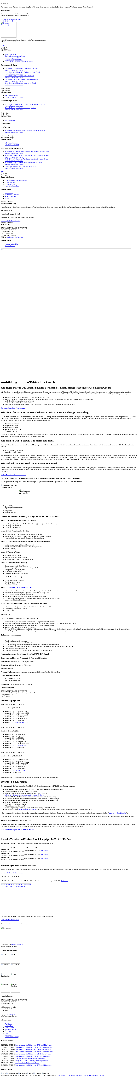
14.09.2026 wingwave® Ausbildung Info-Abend (20, 166)
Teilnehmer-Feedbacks (12, 195)
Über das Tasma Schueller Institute (16, 180)
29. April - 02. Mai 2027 (20, 722)
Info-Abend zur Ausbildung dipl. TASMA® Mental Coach (34, 1047)
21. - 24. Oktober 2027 (19, 745)
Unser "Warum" (10, 182)
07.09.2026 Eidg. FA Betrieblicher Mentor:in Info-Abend (23, 162)
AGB (6, 1033)
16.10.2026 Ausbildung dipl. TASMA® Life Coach (21, 68)
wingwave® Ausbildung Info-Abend (27, 1063)
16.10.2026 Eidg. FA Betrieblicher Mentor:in (19, 76)
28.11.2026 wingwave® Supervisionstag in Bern (20, 108)
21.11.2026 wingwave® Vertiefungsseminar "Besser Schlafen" (25, 104)
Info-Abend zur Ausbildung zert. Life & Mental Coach (33, 1049)
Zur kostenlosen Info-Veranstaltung (13, 408)
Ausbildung (8, 1024)
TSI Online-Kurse (10, 120)
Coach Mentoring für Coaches (14, 97)
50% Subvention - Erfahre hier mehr (13, 475)
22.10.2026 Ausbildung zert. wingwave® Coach (20, 83)
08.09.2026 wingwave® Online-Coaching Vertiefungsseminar (25, 130)
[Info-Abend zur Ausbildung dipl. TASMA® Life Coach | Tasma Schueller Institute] (16, 913)
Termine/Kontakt (10, 1029)
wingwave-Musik (10, 196)
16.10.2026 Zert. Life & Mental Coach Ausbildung (21, 79)
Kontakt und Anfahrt (11, 244)
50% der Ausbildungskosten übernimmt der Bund (18, 830)
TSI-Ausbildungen (11, 54)
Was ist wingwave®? (12, 58)
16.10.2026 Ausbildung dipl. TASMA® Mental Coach (22, 72)
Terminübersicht (10, 246)
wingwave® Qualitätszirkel (13, 60)
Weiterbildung (9, 1026)
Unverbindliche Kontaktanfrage (11, 19)
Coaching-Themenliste (12, 145)
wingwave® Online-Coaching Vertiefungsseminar (31, 1060)
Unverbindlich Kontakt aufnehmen (12, 873)
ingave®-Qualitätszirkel (27, 809)
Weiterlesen (64, 881)
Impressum (8, 1035)
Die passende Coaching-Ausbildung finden (19, 61)
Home (3, 45)
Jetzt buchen (44, 850)
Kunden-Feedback (17, 944)
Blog (2, 171)
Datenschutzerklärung (12, 1037)
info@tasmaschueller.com (14, 237)
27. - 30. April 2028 (18, 770)
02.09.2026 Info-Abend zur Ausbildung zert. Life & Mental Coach (26, 159)
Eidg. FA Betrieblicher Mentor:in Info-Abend (30, 1058)
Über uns (8, 1031)
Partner (7, 198)
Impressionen (9, 193)
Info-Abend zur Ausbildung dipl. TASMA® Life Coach (33, 1045)
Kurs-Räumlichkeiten (12, 186)
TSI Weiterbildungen (11, 95)
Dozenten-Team (10, 184)
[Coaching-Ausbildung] (8, 37)
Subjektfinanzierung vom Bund (15, 56)
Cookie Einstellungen (91, 1075)
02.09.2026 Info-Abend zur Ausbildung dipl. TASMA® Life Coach (27, 152)
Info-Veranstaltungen (11, 143)
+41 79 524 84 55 (7, 21)
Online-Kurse (9, 1027)
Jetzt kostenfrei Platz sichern (10, 920)
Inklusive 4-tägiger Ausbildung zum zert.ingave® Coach (24, 795)
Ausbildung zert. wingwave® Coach (19, 587)
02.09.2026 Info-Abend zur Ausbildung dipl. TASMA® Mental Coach (27, 155)
